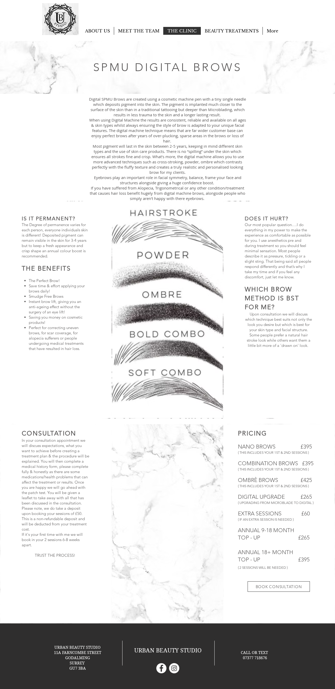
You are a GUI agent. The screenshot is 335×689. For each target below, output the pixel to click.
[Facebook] (161, 668)
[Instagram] (174, 668)
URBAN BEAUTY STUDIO (168, 650)
